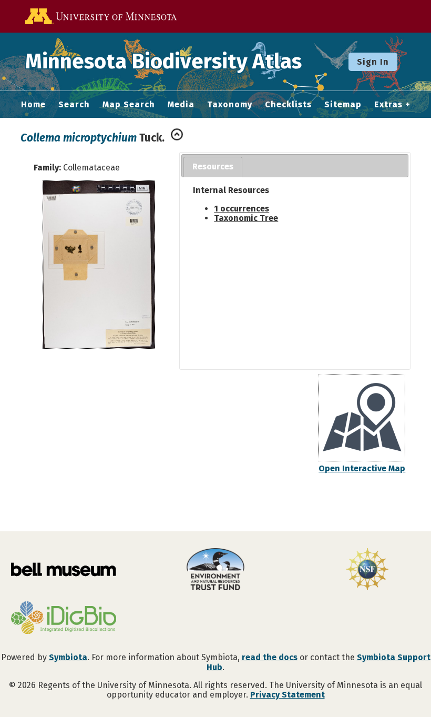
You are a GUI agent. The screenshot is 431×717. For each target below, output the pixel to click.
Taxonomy (229, 104)
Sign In (373, 62)
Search (74, 104)
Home (33, 104)
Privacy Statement (287, 695)
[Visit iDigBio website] (63, 618)
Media (181, 104)
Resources (212, 166)
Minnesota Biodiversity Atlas (163, 61)
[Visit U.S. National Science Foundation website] (367, 570)
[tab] (212, 167)
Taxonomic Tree (246, 218)
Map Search (128, 104)
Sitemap (343, 104)
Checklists (288, 104)
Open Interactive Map (362, 468)
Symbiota (68, 657)
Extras (388, 104)
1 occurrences (241, 209)
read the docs (269, 657)
